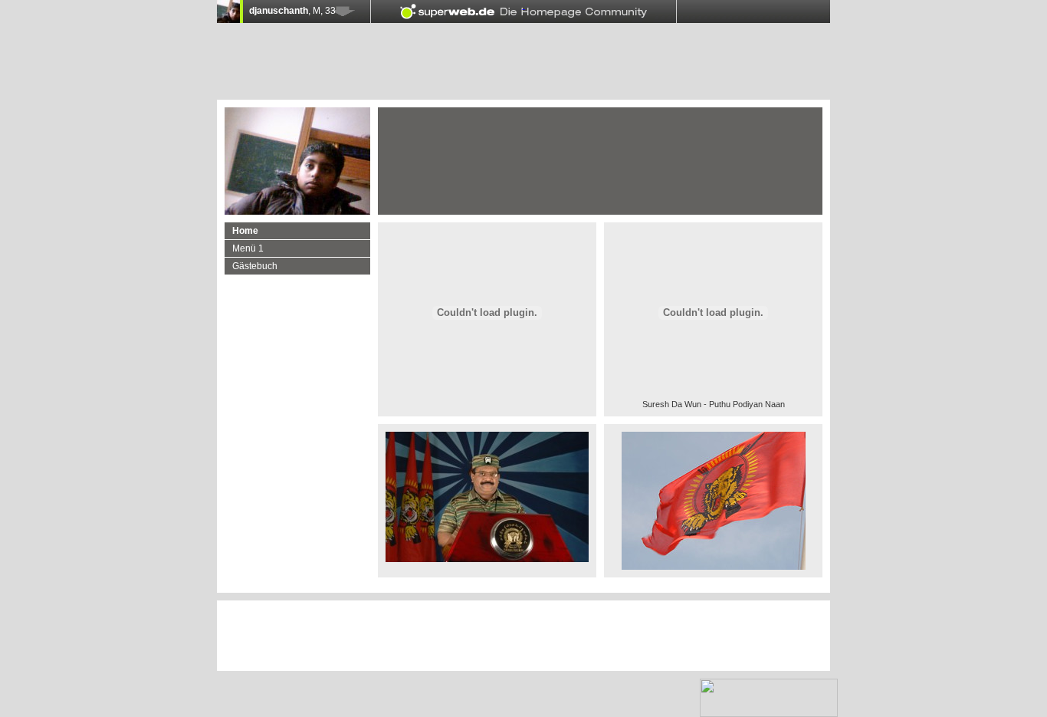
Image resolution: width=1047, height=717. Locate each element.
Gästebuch (254, 266)
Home (245, 230)
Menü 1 (248, 248)
